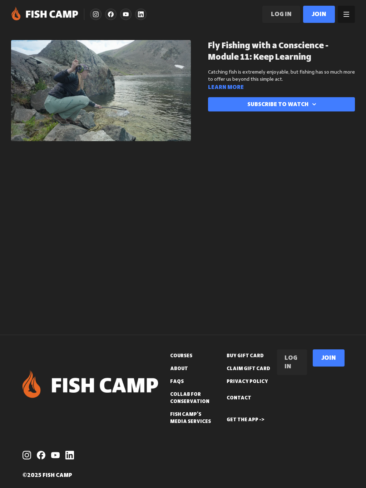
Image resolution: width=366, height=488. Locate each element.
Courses (181, 355)
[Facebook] (111, 14)
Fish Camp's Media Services (190, 418)
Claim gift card (248, 368)
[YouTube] (126, 14)
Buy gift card (245, 355)
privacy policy (247, 381)
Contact (239, 398)
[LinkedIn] (141, 14)
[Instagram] (96, 14)
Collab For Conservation (189, 398)
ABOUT (179, 368)
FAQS (177, 381)
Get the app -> (245, 419)
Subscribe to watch (277, 104)
